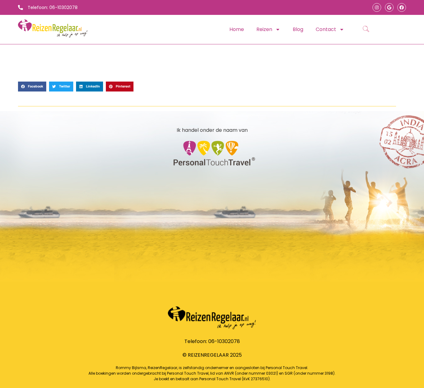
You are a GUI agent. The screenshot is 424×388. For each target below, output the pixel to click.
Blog (298, 29)
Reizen (264, 29)
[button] (32, 86)
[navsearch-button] (366, 29)
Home (236, 29)
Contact (326, 29)
